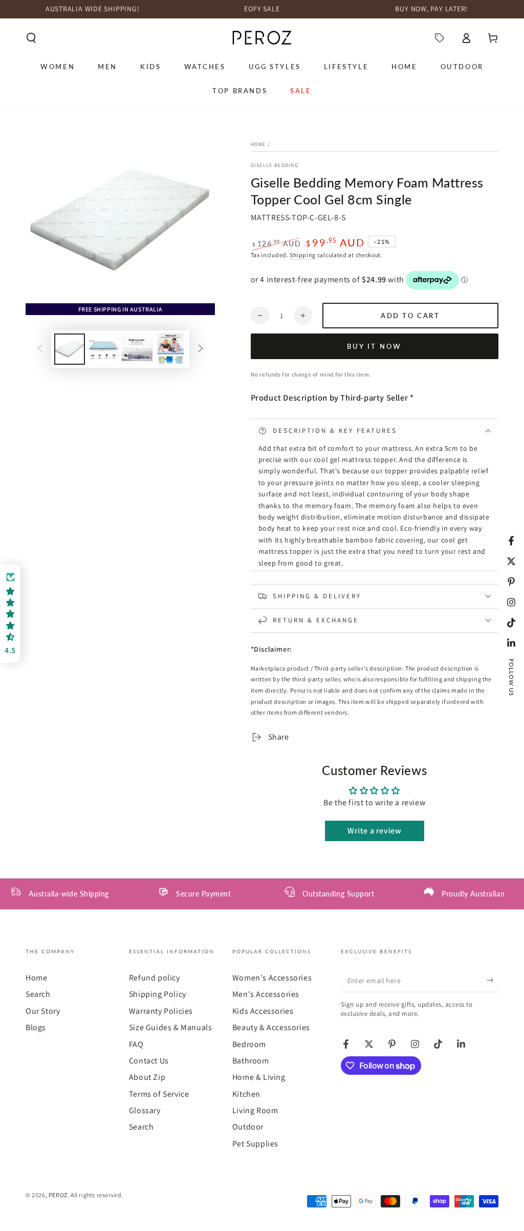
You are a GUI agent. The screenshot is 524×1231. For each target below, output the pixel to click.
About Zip (147, 1077)
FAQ (136, 1044)
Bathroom (250, 1060)
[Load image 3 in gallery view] (137, 349)
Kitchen (246, 1094)
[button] (31, 38)
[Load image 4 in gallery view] (171, 349)
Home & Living (259, 1077)
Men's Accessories (265, 994)
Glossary (145, 1110)
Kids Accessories (263, 1011)
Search (38, 994)
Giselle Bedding (275, 165)
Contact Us (149, 1060)
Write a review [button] (374, 830)
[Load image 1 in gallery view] (69, 349)
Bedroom (249, 1044)
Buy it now (374, 346)
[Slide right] (200, 349)
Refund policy (154, 977)
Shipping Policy (157, 994)
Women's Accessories (272, 977)
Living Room (255, 1110)
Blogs (36, 1027)
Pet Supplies (255, 1143)
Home (258, 144)
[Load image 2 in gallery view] (103, 349)
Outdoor (248, 1126)
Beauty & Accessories (271, 1027)
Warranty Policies (161, 1011)
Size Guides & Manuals (170, 1027)
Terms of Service (159, 1094)
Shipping (303, 255)
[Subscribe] (492, 980)
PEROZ (58, 1195)
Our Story (43, 1011)
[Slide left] (40, 349)
